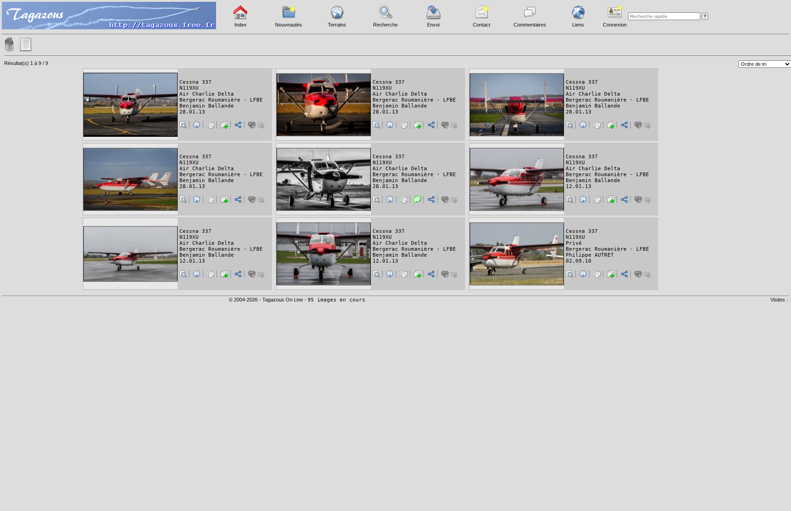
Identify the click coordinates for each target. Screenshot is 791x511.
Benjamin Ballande (206, 106)
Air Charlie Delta (206, 94)
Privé (574, 243)
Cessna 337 (195, 82)
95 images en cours (336, 300)
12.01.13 (578, 186)
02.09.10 (578, 261)
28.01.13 (192, 112)
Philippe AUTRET (590, 255)
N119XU (189, 88)
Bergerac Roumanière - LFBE (221, 100)
